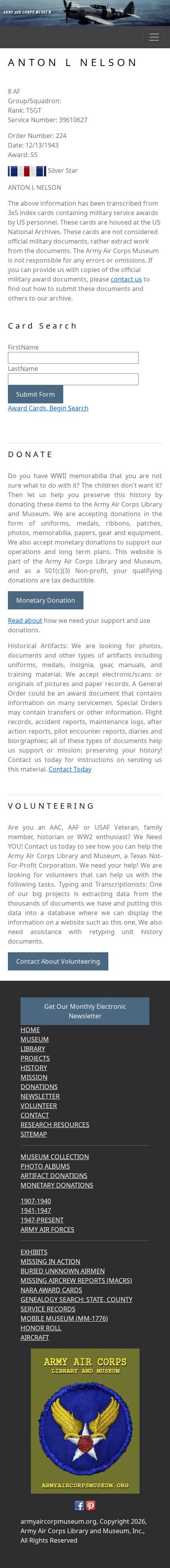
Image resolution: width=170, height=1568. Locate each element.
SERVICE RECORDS (48, 1309)
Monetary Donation (45, 600)
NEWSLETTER (40, 1096)
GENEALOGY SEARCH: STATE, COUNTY (76, 1299)
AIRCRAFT (35, 1337)
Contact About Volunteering (58, 961)
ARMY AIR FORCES (47, 1229)
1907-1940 (36, 1201)
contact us (126, 279)
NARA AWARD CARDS (51, 1290)
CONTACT (35, 1115)
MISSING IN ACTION (50, 1261)
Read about (25, 620)
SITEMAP (34, 1134)
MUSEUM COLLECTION (55, 1156)
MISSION (34, 1077)
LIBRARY (33, 1048)
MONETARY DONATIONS (57, 1185)
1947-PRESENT (42, 1220)
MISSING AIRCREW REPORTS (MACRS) (76, 1280)
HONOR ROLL (41, 1328)
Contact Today (70, 769)
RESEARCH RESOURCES (55, 1124)
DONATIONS (39, 1086)
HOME (30, 1029)
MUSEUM (35, 1039)
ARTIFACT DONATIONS (54, 1175)
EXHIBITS (34, 1252)
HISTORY (34, 1067)
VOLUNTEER (39, 1105)
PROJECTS (35, 1058)
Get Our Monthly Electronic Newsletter (85, 1011)
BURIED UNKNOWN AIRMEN (63, 1271)
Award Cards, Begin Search (48, 408)
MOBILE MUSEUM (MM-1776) (64, 1318)
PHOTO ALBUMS (45, 1166)
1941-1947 (36, 1210)
